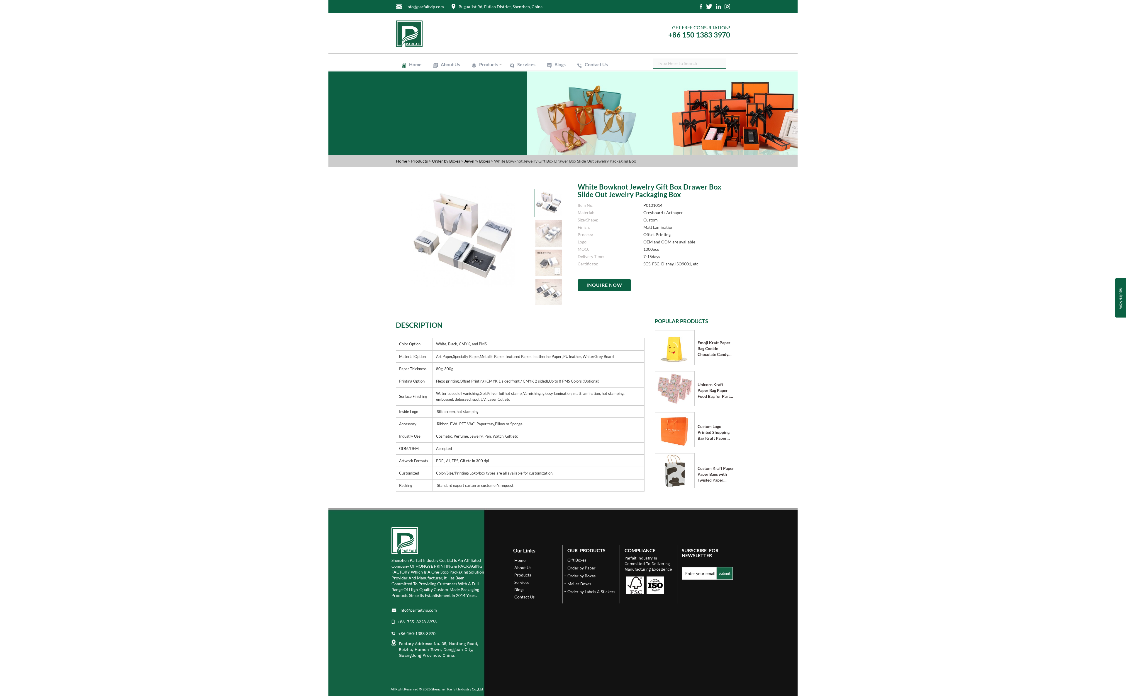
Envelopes (568, 85)
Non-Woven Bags (610, 90)
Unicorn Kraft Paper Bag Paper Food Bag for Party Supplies (715, 390)
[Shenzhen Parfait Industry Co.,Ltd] (477, 34)
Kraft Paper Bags (493, 85)
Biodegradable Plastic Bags (559, 90)
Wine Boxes (520, 74)
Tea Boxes (487, 79)
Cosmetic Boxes (556, 74)
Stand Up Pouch (570, 87)
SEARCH (721, 63)
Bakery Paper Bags (606, 85)
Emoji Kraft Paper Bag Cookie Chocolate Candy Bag (714, 348)
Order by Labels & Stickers (591, 591)
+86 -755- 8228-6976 (417, 621)
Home (415, 64)
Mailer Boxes (550, 79)
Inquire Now (604, 285)
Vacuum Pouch (609, 87)
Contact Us (596, 64)
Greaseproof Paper (608, 98)
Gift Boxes (488, 74)
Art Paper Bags (534, 85)
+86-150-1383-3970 (416, 633)
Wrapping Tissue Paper (498, 98)
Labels (484, 104)
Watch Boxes (607, 77)
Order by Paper (581, 567)
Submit (724, 573)
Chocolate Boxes (568, 77)
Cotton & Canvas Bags (498, 92)
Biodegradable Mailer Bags (501, 90)
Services (526, 64)
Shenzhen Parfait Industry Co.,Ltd (457, 689)
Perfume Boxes (596, 74)
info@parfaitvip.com (418, 610)
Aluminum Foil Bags (527, 87)
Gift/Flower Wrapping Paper (555, 98)
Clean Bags (488, 87)
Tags (533, 104)
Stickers (510, 104)
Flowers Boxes (529, 77)
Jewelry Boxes (491, 77)
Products (488, 64)
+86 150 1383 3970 (699, 34)
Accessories (584, 79)
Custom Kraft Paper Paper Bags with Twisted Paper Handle (716, 474)
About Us (450, 64)
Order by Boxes (446, 160)
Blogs (560, 64)
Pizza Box (518, 79)
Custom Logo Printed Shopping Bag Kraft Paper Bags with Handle (714, 432)
